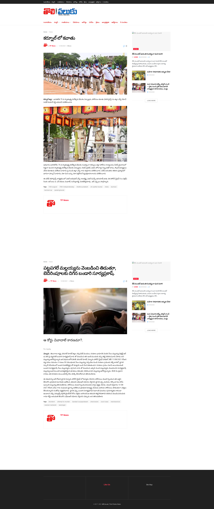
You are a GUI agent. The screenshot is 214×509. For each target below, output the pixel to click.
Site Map (149, 484)
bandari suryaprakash (80, 402)
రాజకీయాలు (60, 2)
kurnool (113, 187)
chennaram (94, 402)
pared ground (59, 190)
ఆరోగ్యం (75, 2)
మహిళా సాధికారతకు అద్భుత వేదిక (158, 72)
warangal (62, 405)
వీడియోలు (69, 2)
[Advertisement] (107, 233)
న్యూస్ (53, 2)
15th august (53, 187)
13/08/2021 (62, 46)
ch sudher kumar (96, 187)
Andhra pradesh (82, 187)
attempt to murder (63, 402)
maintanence (115, 402)
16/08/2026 (151, 75)
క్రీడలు (85, 2)
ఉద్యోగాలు (98, 2)
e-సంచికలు (106, 2)
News (51, 32)
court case (104, 402)
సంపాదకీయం (46, 2)
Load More (151, 100)
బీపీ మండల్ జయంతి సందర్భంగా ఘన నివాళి (147, 54)
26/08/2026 (143, 57)
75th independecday (67, 187)
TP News (52, 46)
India (107, 187)
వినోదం (81, 2)
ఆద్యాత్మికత (91, 2)
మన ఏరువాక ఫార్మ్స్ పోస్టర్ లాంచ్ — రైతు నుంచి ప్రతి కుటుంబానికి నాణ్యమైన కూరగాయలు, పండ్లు (158, 86)
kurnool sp (48, 190)
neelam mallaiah (50, 405)
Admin (136, 57)
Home (45, 32)
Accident (52, 402)
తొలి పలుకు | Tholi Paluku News (111, 504)
